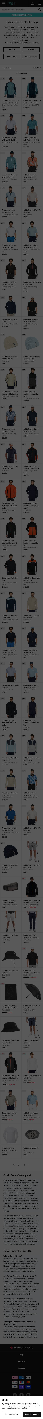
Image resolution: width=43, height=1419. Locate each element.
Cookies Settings (11, 1414)
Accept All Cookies (32, 1414)
